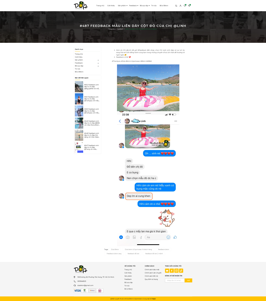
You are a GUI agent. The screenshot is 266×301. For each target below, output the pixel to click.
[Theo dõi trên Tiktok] (181, 270)
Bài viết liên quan (81, 78)
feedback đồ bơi (133, 254)
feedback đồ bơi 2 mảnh (154, 254)
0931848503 (81, 281)
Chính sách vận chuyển (153, 273)
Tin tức (154, 6)
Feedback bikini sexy (114, 254)
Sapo (154, 299)
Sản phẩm (122, 6)
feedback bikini (163, 249)
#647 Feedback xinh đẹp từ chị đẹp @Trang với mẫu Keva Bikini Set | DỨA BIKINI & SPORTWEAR (92, 147)
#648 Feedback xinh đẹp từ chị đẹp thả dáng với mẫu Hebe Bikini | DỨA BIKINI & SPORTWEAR (91, 135)
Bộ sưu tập (144, 6)
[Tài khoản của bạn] (180, 5)
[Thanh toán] (77, 290)
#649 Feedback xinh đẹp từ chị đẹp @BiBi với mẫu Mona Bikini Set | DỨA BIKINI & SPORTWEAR (92, 123)
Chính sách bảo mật (152, 270)
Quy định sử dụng (151, 279)
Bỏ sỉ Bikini (164, 6)
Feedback (133, 6)
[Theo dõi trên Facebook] (172, 270)
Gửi (188, 280)
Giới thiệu (111, 6)
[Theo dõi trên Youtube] (167, 270)
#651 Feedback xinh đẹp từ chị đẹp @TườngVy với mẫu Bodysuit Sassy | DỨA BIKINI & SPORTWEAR (91, 99)
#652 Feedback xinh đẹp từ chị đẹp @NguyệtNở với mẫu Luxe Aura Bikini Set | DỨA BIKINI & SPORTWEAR (92, 87)
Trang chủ (100, 6)
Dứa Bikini (115, 249)
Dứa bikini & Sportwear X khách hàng (138, 249)
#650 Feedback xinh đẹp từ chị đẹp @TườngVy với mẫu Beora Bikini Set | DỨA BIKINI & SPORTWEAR (91, 111)
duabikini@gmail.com (85, 285)
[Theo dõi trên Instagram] (176, 270)
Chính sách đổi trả (151, 276)
